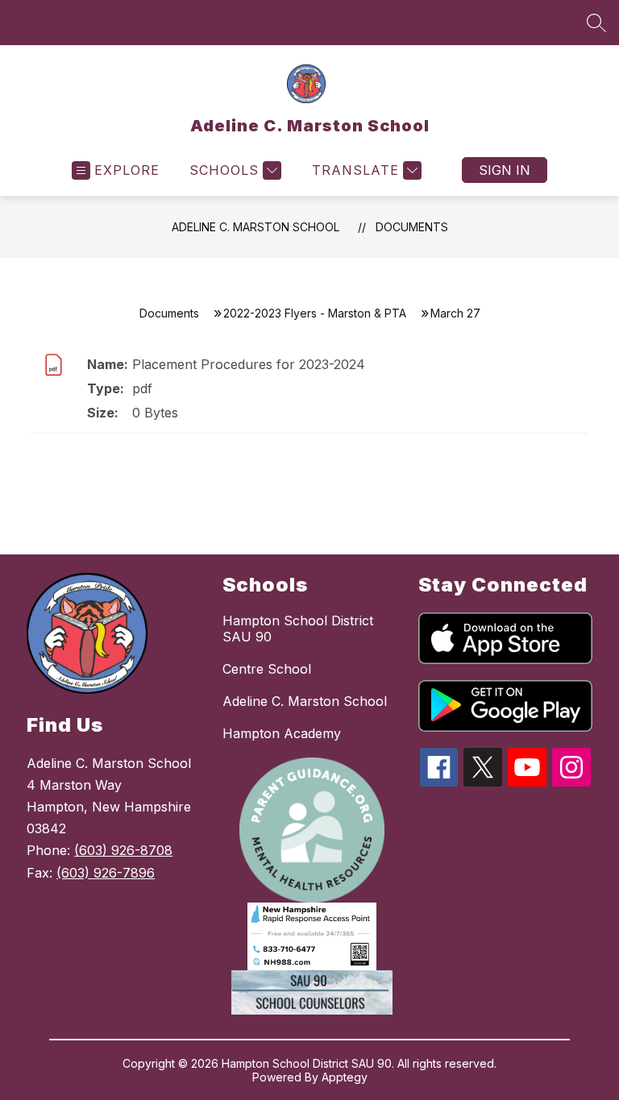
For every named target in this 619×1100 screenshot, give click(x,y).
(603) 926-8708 (123, 850)
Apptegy (345, 1077)
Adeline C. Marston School (255, 227)
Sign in (504, 170)
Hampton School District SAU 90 (297, 628)
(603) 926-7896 (105, 873)
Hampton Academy (281, 733)
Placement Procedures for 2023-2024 (248, 364)
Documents (412, 227)
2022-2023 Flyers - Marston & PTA (314, 313)
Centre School (266, 669)
